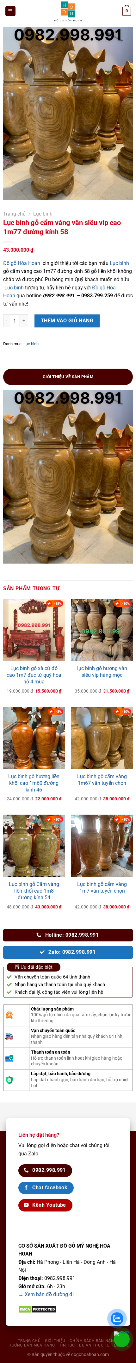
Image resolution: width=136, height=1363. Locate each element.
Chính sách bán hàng (93, 1341)
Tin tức (67, 1345)
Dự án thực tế (94, 1345)
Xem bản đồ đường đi (49, 1294)
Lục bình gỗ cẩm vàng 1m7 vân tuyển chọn (102, 887)
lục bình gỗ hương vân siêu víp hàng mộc (102, 671)
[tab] (68, 377)
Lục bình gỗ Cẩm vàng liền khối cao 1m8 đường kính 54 (34, 891)
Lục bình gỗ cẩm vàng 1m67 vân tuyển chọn (102, 779)
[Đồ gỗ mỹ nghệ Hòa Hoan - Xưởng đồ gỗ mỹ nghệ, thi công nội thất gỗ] (68, 11)
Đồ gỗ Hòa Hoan (21, 263)
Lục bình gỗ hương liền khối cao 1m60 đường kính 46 (33, 783)
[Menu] (10, 11)
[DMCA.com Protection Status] (37, 1309)
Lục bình (43, 214)
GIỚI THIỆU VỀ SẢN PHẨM (68, 376)
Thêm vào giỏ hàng (67, 321)
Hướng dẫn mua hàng (32, 1345)
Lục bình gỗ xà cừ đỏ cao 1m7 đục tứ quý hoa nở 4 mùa (34, 675)
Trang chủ (14, 214)
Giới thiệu (55, 1341)
